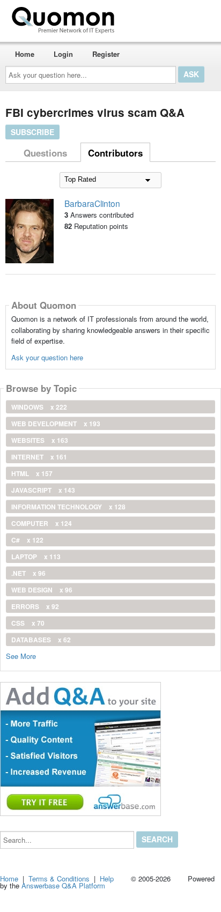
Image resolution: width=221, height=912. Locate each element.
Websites (39, 440)
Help (107, 878)
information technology (68, 506)
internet (39, 457)
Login (63, 54)
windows (39, 407)
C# (27, 540)
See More (21, 655)
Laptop (36, 556)
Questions (45, 152)
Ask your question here (47, 357)
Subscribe (32, 132)
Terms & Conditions (59, 878)
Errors (35, 606)
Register (106, 54)
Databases (41, 639)
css (28, 623)
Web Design (41, 590)
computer (41, 523)
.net (28, 573)
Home (24, 54)
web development (55, 423)
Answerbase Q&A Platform (63, 885)
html (32, 473)
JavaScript (43, 490)
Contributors (115, 152)
